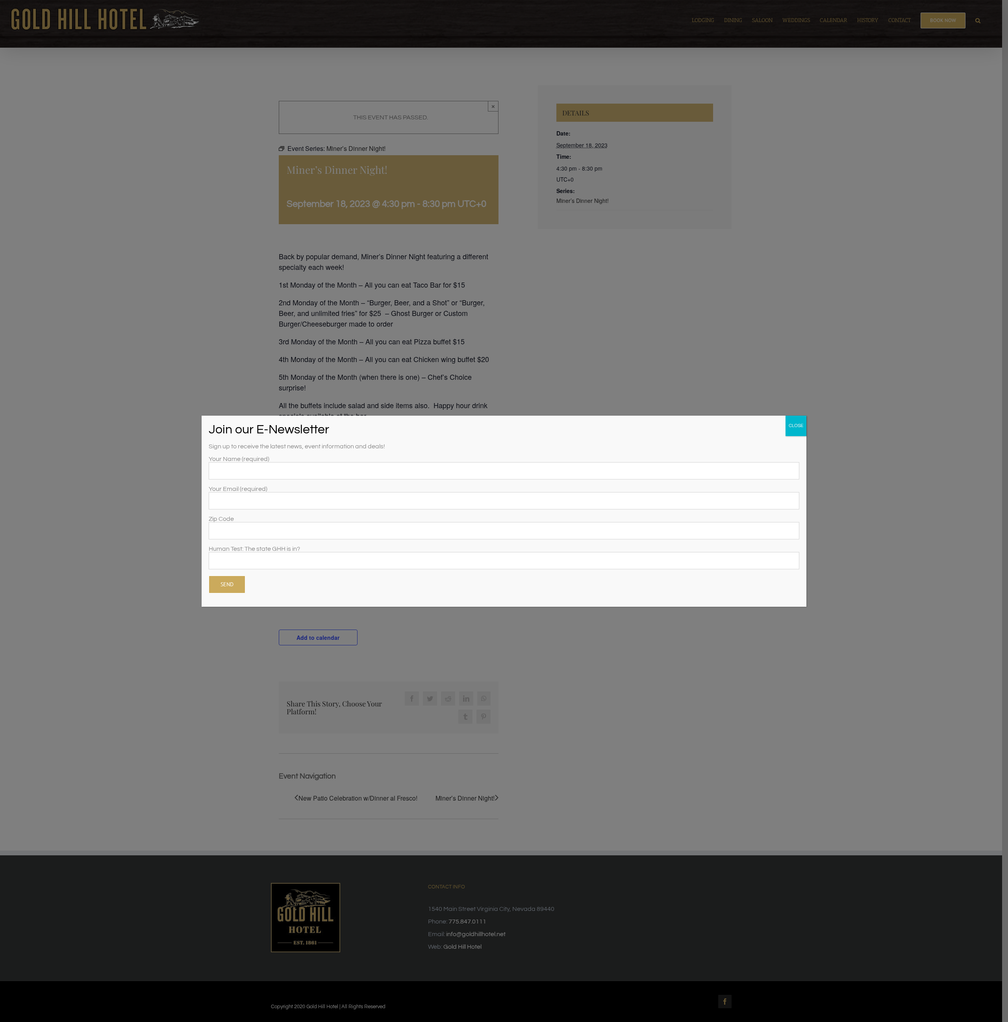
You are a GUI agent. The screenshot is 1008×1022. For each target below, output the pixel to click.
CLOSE (796, 425)
